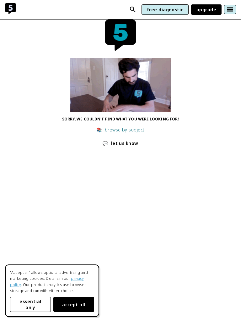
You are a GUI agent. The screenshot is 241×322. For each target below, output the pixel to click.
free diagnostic (165, 10)
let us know (120, 143)
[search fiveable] (132, 9)
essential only (30, 304)
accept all (73, 305)
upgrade (206, 10)
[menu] (230, 9)
